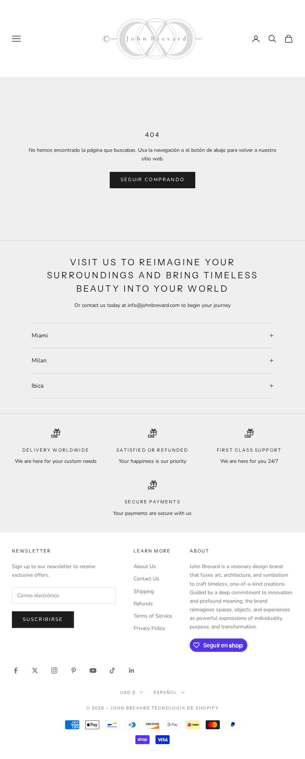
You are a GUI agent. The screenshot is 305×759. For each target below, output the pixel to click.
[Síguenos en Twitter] (35, 670)
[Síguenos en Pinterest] (73, 670)
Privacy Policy (149, 628)
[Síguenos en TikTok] (112, 670)
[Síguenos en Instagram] (54, 670)
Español (166, 692)
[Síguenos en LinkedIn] (131, 670)
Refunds (143, 603)
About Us (145, 566)
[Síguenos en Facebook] (15, 670)
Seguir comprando (152, 179)
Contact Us (146, 578)
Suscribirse (43, 619)
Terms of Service (153, 615)
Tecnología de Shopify (185, 708)
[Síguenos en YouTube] (93, 670)
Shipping (144, 591)
